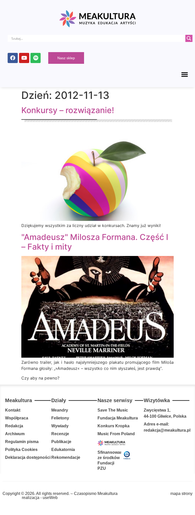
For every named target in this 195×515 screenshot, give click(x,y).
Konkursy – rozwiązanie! (67, 110)
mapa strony (181, 493)
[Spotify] (35, 58)
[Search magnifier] (188, 38)
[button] (184, 74)
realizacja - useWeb (40, 497)
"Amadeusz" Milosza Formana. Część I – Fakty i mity (94, 242)
